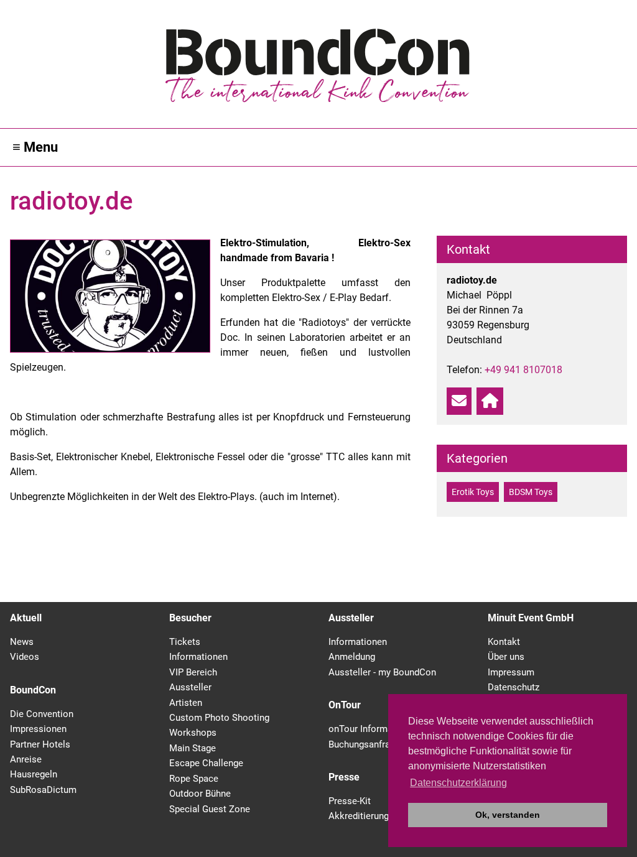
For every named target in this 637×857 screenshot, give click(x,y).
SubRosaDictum (43, 789)
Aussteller (190, 687)
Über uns (506, 656)
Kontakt (504, 641)
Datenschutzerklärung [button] (458, 782)
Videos (24, 656)
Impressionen (38, 728)
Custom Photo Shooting (219, 717)
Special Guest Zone (209, 809)
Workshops (192, 732)
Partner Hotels (40, 744)
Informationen (198, 656)
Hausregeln (33, 774)
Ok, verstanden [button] (507, 815)
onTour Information (368, 728)
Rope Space (193, 778)
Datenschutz (513, 687)
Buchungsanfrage (364, 744)
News (22, 641)
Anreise (26, 759)
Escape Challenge (206, 763)
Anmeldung (351, 656)
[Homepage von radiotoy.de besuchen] (490, 401)
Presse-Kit (349, 801)
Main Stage (192, 748)
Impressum (511, 672)
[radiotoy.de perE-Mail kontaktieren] (459, 401)
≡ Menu (35, 147)
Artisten (185, 702)
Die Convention (41, 714)
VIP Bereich (193, 672)
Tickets (184, 641)
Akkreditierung (358, 816)
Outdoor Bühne (200, 793)
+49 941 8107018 (523, 370)
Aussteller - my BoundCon (382, 672)
